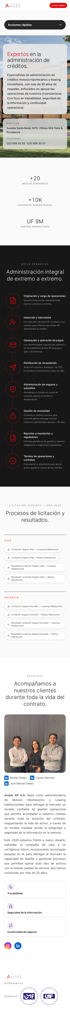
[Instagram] (7, 945)
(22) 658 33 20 (15, 143)
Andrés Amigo (18, 777)
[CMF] (29, 996)
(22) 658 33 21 (36, 143)
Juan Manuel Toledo (22, 783)
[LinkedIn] (18, 945)
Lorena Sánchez (45, 777)
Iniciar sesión (58, 5)
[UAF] (49, 996)
